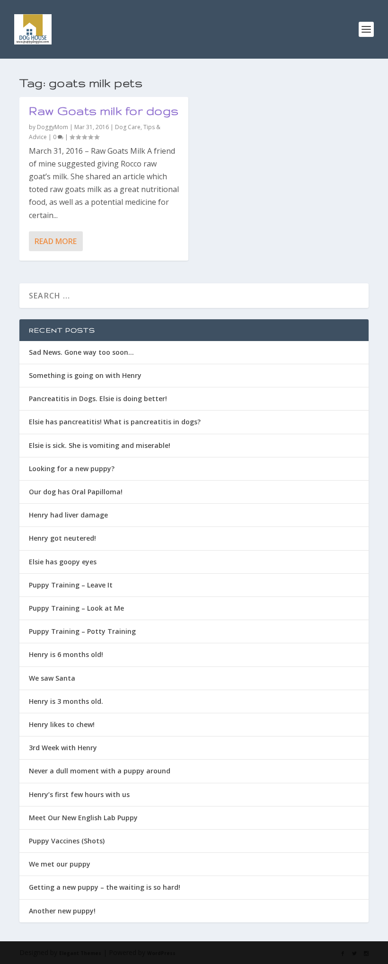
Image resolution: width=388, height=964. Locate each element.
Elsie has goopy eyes (63, 561)
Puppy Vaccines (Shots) (67, 840)
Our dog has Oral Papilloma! (76, 491)
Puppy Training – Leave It (71, 584)
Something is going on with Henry (85, 375)
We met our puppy (59, 863)
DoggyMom (52, 127)
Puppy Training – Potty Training (82, 631)
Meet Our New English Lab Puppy (83, 817)
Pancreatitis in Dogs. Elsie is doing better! (98, 398)
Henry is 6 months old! (66, 654)
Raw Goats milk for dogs (104, 111)
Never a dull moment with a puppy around (99, 770)
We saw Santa (52, 678)
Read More (56, 241)
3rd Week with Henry (63, 747)
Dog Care (128, 127)
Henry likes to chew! (62, 724)
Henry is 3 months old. (66, 701)
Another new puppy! (62, 910)
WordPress (161, 953)
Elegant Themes (80, 953)
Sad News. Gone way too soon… (81, 352)
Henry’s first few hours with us (79, 794)
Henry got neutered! (62, 538)
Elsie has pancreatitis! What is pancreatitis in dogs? (115, 421)
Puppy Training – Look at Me (76, 608)
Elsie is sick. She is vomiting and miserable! (99, 445)
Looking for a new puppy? (72, 468)
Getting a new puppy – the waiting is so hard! (104, 887)
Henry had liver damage (68, 514)
